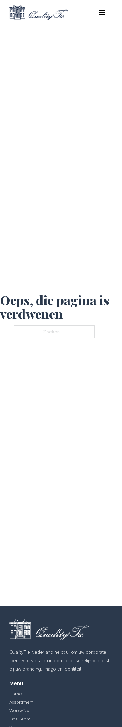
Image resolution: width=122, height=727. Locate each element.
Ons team (20, 719)
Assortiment (21, 702)
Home (15, 694)
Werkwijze (19, 711)
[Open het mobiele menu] (102, 12)
